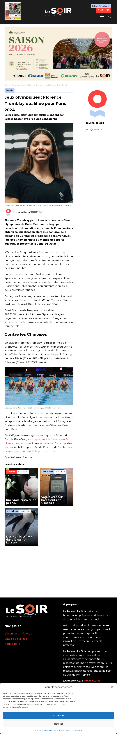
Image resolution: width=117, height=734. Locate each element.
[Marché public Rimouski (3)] (58, 54)
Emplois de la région (17, 638)
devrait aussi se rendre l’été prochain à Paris (31, 451)
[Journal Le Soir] (58, 11)
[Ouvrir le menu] (102, 16)
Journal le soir (23, 212)
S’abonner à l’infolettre (18, 633)
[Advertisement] (39, 568)
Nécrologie (100, 5)
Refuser (58, 723)
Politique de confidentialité (46, 730)
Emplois (103, 10)
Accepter (58, 715)
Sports (7, 85)
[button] (112, 686)
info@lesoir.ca (94, 129)
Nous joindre (12, 643)
